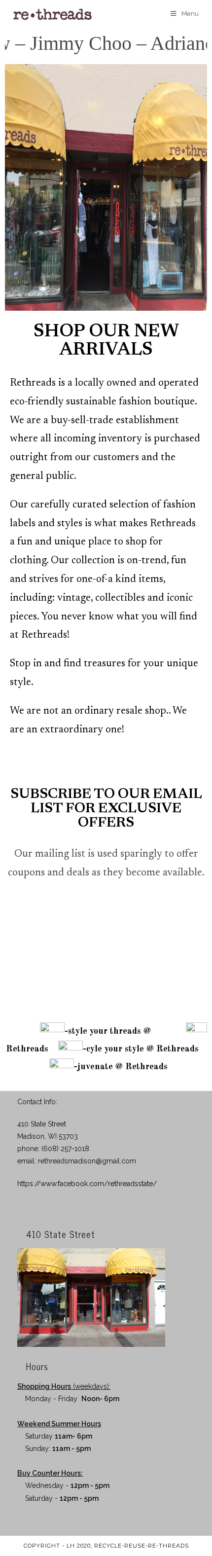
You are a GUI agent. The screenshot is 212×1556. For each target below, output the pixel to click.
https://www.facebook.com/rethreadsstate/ (87, 1184)
